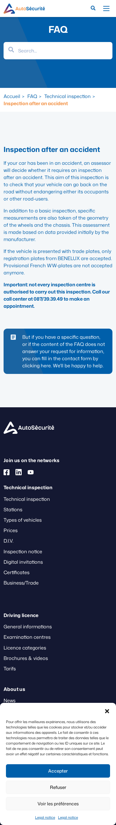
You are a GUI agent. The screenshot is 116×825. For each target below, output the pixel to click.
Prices (11, 530)
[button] (107, 710)
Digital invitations (23, 562)
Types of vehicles (23, 520)
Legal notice (45, 817)
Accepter (58, 771)
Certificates (16, 572)
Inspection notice (23, 551)
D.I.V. (8, 540)
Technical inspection (67, 96)
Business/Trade (21, 582)
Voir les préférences (58, 804)
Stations (13, 509)
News (9, 700)
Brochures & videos (26, 658)
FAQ (32, 96)
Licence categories (25, 647)
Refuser (58, 787)
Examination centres (27, 637)
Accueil (12, 96)
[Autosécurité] (24, 9)
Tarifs (10, 668)
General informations (28, 626)
